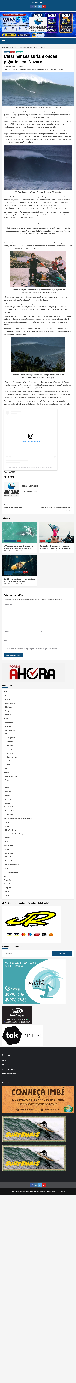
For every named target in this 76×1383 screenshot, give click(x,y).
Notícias (13, 52)
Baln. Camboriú (12, 757)
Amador (8, 726)
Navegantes (11, 738)
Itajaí (8, 764)
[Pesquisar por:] (28, 953)
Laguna (9, 749)
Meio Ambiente (12, 541)
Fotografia (8, 791)
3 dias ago (18, 550)
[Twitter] (40, 6)
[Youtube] (44, 6)
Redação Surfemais (10, 66)
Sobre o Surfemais (8, 1069)
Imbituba (10, 745)
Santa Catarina (10, 811)
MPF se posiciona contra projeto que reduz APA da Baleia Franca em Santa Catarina (18, 547)
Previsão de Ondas (10, 807)
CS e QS (7, 699)
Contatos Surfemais (9, 1073)
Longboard (9, 853)
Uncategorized (7, 574)
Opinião (6, 822)
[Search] (71, 41)
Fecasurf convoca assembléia (13, 506)
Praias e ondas (19, 52)
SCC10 (12, 472)
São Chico (10, 753)
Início (4, 1060)
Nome (6, 631)
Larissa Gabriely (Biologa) (15, 834)
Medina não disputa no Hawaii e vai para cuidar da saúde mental (56, 507)
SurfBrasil (48, 541)
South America (10, 703)
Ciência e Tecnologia (9, 572)
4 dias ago (55, 550)
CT (6, 695)
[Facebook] (32, 6)
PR (6, 768)
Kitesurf (8, 857)
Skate (7, 826)
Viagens (6, 772)
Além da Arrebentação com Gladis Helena (18, 818)
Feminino (8, 715)
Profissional (9, 722)
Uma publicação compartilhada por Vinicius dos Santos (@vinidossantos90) (30, 467)
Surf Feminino (10, 730)
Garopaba (10, 741)
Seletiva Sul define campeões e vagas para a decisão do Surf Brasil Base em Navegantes (55, 547)
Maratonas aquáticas (12, 864)
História (8, 799)
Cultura (6, 788)
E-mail (41, 631)
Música (7, 795)
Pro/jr (7, 711)
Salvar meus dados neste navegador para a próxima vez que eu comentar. (31, 649)
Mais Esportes (8, 845)
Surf (6, 841)
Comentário (8, 604)
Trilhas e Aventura (11, 872)
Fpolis (9, 761)
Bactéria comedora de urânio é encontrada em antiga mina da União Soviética (19, 580)
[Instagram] (36, 6)
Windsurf (8, 861)
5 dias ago (18, 584)
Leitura (7, 803)
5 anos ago (20, 66)
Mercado (5, 1065)
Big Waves (6, 52)
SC (6, 734)
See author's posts (31, 491)
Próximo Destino (11, 776)
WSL (5, 691)
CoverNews (51, 1191)
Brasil (5, 541)
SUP (6, 868)
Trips (7, 780)
